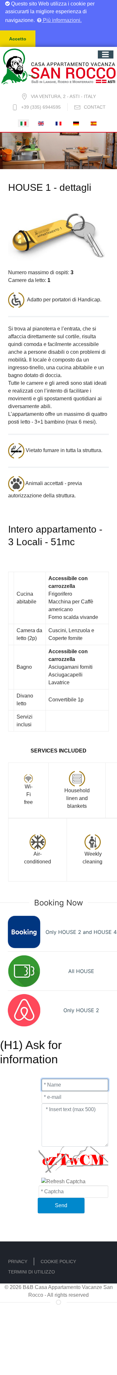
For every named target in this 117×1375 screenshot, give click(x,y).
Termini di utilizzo (31, 1271)
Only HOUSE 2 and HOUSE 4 (81, 932)
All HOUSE (81, 971)
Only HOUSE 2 (81, 1010)
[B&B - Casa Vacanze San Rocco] (58, 65)
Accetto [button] (17, 38)
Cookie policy (58, 1261)
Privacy (17, 1261)
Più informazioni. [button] (62, 20)
